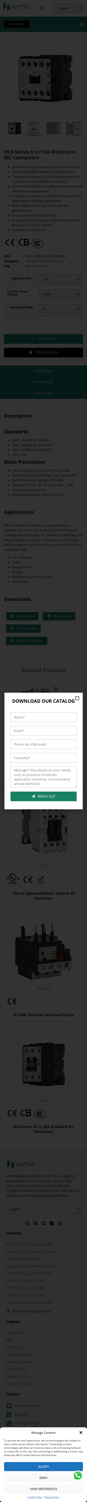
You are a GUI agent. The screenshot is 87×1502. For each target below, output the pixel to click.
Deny (43, 1478)
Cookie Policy (35, 1497)
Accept (43, 1467)
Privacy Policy (51, 1497)
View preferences (43, 1489)
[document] (43, 751)
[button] (81, 1433)
